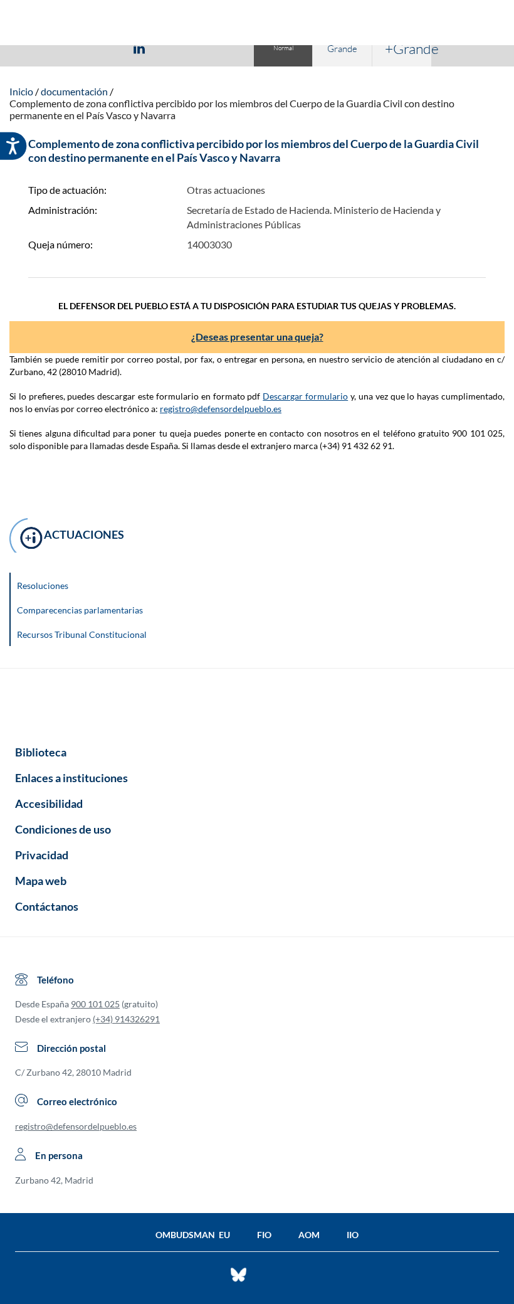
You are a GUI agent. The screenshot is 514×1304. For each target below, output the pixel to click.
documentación (74, 91)
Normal (283, 48)
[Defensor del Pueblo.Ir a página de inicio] (257, 702)
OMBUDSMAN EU (192, 1234)
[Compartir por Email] (176, 48)
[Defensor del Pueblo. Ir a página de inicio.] (257, 24)
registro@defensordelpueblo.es (220, 408)
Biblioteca (40, 752)
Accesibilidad (49, 803)
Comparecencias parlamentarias (80, 610)
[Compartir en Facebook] (66, 48)
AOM (309, 1234)
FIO (264, 1234)
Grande (342, 49)
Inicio (21, 91)
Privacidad (41, 855)
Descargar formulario (305, 396)
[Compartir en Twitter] (102, 48)
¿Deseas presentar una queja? (257, 336)
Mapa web (40, 881)
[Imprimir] (215, 48)
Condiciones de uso (63, 829)
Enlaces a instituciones (71, 778)
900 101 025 (95, 1004)
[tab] (66, 48)
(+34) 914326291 (126, 1019)
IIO (353, 1234)
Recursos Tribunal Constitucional (82, 634)
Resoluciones (42, 585)
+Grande (408, 48)
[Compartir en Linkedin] (139, 48)
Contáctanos (46, 906)
